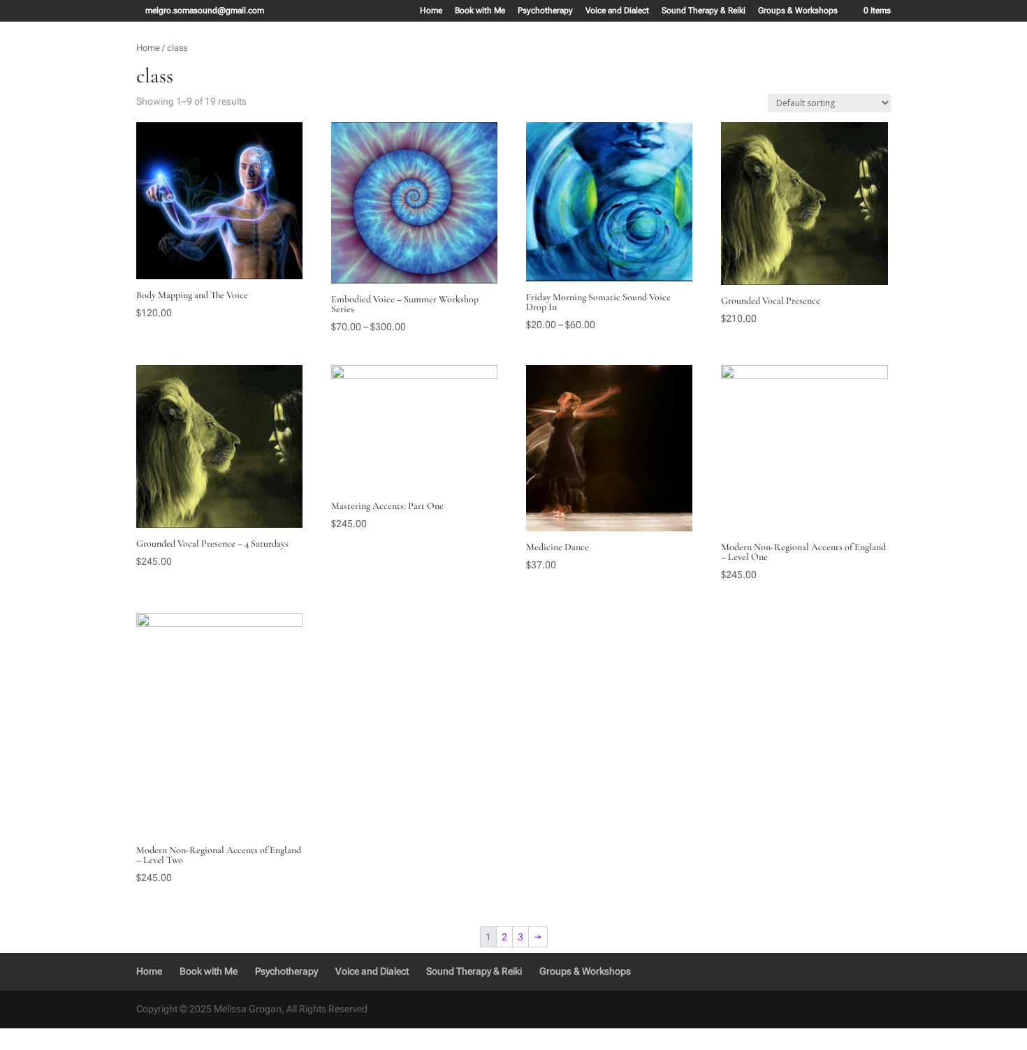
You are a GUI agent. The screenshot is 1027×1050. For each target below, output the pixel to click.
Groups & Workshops (798, 10)
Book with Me (480, 10)
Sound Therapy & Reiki (703, 10)
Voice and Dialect (617, 10)
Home (431, 10)
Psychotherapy (545, 10)
